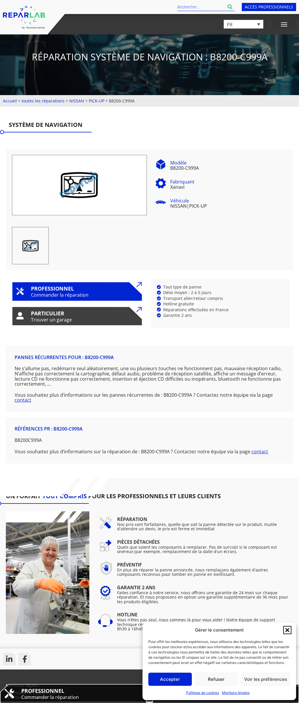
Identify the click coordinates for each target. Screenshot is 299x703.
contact (23, 400)
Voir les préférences (265, 679)
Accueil (10, 101)
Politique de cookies (202, 692)
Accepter (170, 679)
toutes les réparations (43, 101)
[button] (287, 630)
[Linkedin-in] (9, 659)
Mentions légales (236, 692)
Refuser (216, 679)
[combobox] (201, 7)
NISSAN (76, 101)
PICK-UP (96, 101)
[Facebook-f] (24, 659)
